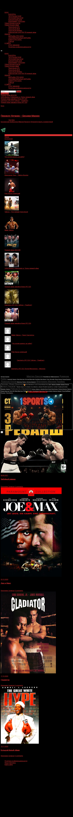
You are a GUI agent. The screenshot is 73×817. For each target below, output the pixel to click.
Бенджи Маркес (18, 122)
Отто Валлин (18, 376)
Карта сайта (9, 765)
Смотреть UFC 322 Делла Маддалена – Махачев (28, 369)
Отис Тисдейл (51, 379)
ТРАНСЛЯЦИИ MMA (12, 25)
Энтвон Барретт (31, 382)
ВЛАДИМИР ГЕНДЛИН (16, 21)
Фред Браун (58, 379)
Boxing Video (5, 2)
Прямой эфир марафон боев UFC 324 (18, 323)
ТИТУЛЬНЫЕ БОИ (14, 16)
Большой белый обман (10, 750)
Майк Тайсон (9, 230)
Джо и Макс (6, 583)
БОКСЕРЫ (12, 14)
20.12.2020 (4, 579)
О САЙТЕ (8, 43)
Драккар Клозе (9, 381)
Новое (7, 137)
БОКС (7, 12)
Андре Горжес (5, 376)
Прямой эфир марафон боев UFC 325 (18, 287)
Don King (12, 120)
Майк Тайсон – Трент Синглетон (23, 335)
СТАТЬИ (11, 41)
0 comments (19, 486)
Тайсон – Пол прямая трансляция (16, 212)
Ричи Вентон (46, 376)
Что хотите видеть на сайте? (15, 157)
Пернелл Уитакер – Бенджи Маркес (20, 115)
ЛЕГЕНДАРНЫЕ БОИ (15, 18)
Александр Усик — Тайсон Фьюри (16, 175)
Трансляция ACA (14, 29)
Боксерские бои (6, 122)
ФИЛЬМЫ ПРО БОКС (16, 36)
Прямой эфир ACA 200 (12, 250)
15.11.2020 (4, 746)
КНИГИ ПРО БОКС (15, 40)
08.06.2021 (4, 475)
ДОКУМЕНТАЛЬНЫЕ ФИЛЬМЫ (19, 38)
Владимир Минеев (46, 381)
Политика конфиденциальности (19, 47)
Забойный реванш (8, 479)
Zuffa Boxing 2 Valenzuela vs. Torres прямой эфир (22, 268)
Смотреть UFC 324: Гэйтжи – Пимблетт (18, 305)
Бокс (2, 106)
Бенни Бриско (67, 379)
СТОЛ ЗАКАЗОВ (13, 45)
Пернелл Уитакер (30, 122)
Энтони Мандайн (30, 379)
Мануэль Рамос (21, 382)
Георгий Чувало (12, 379)
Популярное (9, 135)
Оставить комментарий (44, 122)
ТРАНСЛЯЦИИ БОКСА (12, 23)
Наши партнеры (10, 763)
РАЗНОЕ (7, 34)
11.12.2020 (4, 676)
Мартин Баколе (35, 376)
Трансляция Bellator (15, 31)
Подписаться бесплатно (37, 392)
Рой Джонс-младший (12, 193)
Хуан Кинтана (21, 379)
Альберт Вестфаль (40, 379)
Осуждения (9, 139)
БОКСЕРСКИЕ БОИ (15, 20)
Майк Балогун (55, 376)
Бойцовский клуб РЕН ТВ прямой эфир (22, 32)
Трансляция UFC (14, 27)
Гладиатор (5, 680)
